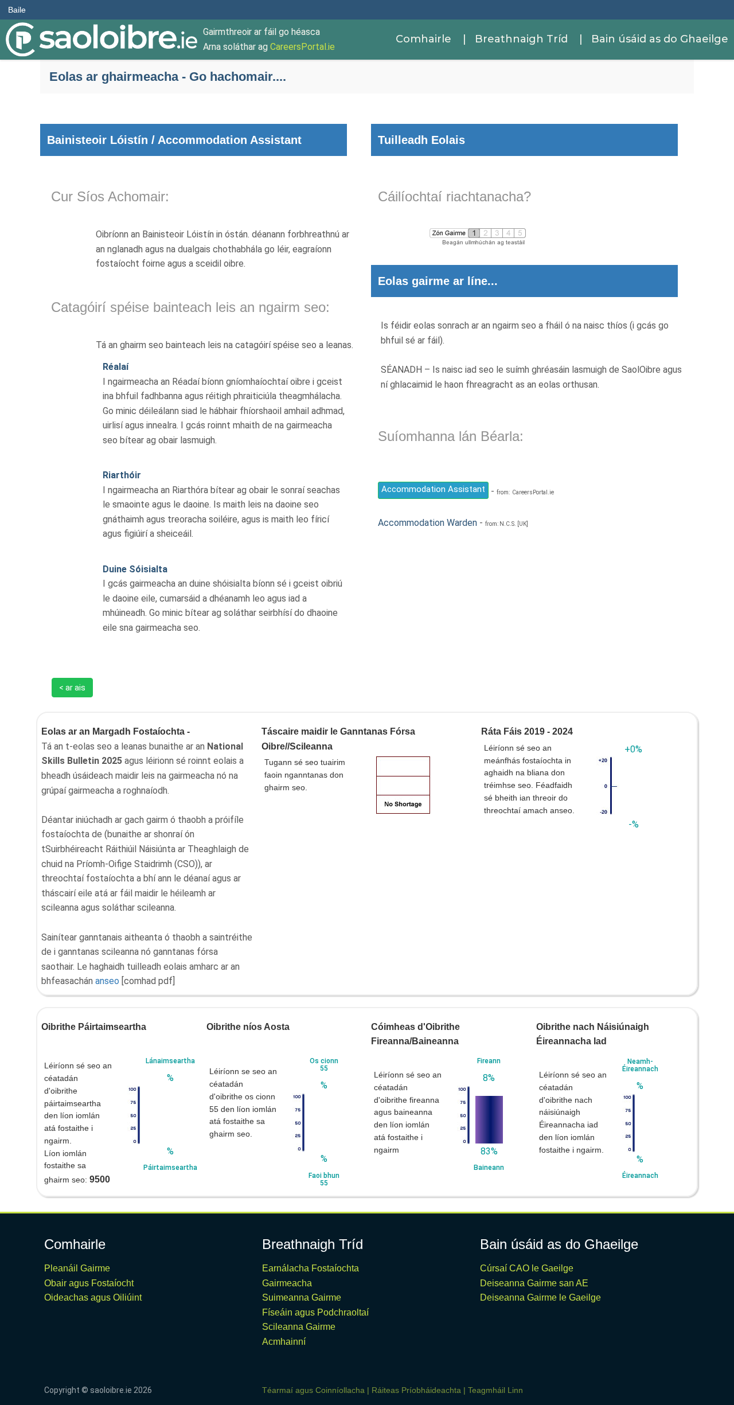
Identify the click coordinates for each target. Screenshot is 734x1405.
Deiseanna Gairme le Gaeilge (540, 1297)
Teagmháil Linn (495, 1390)
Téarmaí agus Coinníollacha (313, 1390)
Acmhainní (284, 1342)
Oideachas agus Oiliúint (93, 1297)
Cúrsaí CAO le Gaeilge (526, 1268)
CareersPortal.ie (302, 46)
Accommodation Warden (427, 522)
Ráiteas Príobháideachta (416, 1390)
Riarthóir (122, 475)
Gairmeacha (287, 1283)
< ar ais (72, 687)
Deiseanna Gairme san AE (534, 1283)
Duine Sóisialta (135, 569)
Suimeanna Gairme (301, 1297)
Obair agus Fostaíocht (89, 1283)
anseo (107, 980)
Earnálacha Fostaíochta (310, 1268)
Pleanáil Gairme (77, 1268)
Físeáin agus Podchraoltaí (315, 1312)
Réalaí (115, 366)
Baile (17, 9)
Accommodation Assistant (433, 489)
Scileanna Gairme (298, 1327)
